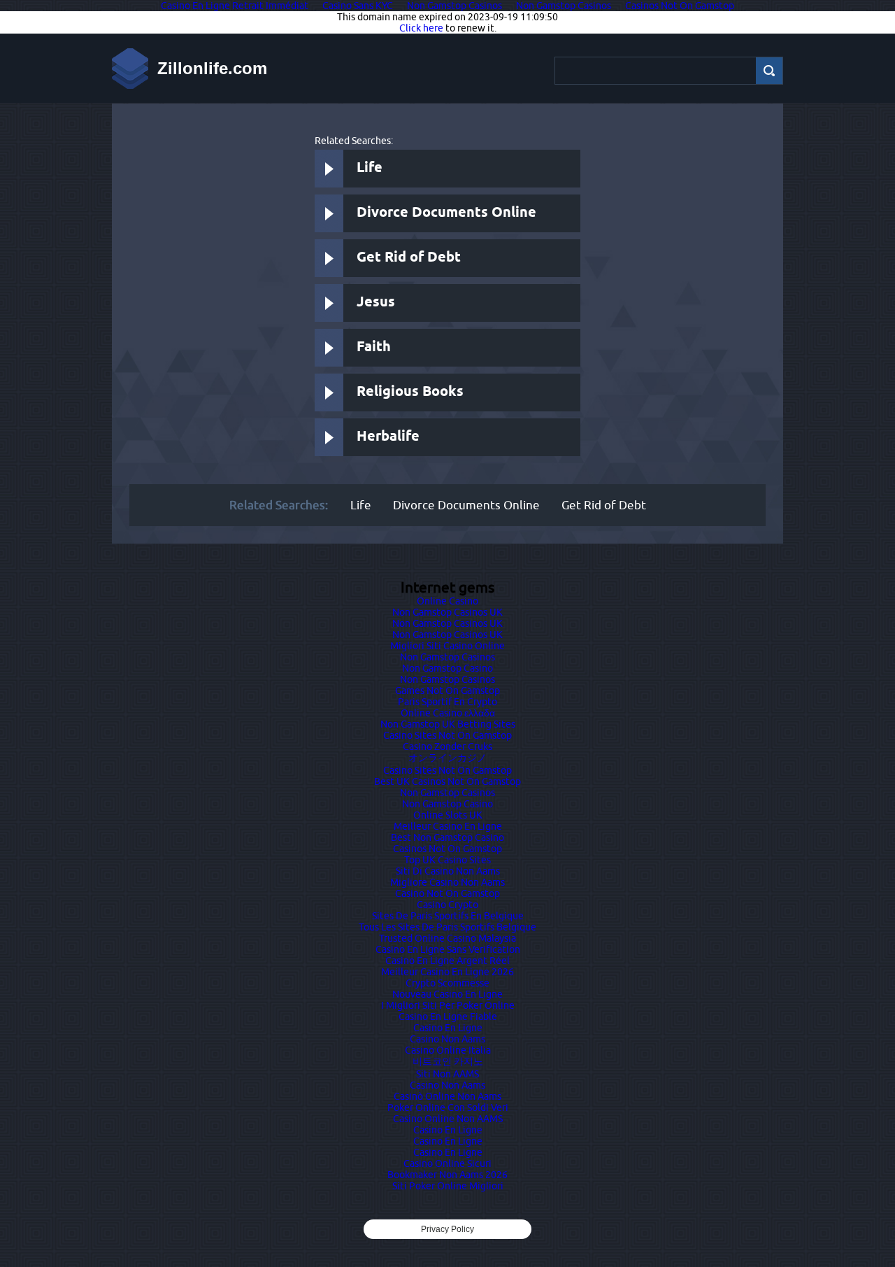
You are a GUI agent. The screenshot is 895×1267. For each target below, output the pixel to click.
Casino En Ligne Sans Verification (447, 949)
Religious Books (410, 392)
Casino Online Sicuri (447, 1163)
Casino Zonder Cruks (447, 746)
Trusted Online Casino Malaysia (447, 938)
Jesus (376, 302)
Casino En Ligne (447, 1027)
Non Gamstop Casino (447, 668)
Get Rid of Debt (409, 257)
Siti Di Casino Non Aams (448, 871)
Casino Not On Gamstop (447, 893)
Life (369, 168)
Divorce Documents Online (446, 213)
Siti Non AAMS (447, 1074)
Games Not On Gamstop (447, 690)
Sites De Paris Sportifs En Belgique (448, 915)
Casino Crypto (447, 904)
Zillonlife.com (212, 68)
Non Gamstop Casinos (447, 657)
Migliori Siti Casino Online (447, 645)
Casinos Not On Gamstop (447, 848)
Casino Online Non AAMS (448, 1118)
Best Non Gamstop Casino (447, 837)
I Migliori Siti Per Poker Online (448, 1005)
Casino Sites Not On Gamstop (447, 735)
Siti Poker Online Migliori (447, 1185)
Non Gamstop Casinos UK (447, 612)
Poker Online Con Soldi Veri (447, 1107)
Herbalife (388, 436)
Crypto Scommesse (447, 983)
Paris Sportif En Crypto (447, 701)
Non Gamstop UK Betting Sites (447, 724)
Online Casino (447, 601)
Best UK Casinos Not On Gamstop (447, 781)
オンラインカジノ (447, 757)
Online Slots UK (447, 815)
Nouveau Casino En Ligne (447, 994)
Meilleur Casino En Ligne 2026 (447, 971)
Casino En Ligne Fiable (448, 1016)
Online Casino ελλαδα (448, 713)
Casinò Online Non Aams (447, 1096)
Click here (421, 28)
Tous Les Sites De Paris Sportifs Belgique (447, 927)
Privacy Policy (447, 1229)
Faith (374, 347)
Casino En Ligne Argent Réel (447, 960)
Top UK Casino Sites (447, 859)
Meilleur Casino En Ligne (448, 826)
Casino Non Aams (447, 1039)
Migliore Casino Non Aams (447, 882)
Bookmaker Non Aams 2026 (447, 1174)
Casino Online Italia (448, 1050)
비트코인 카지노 (448, 1061)
